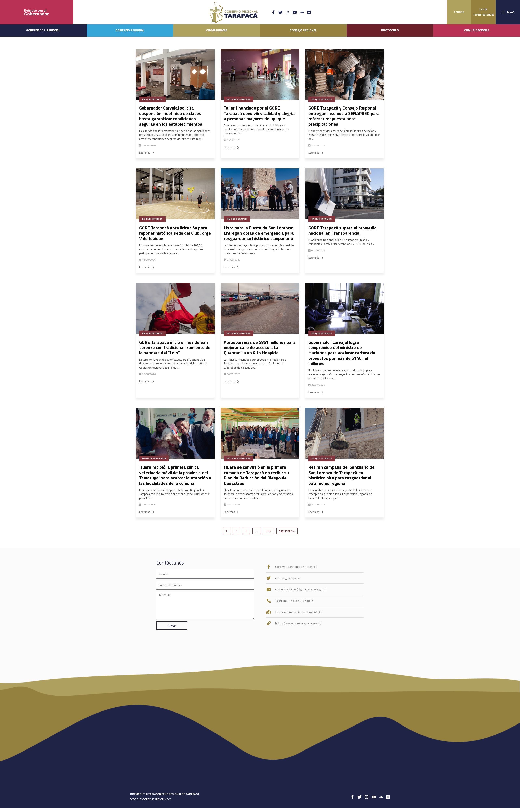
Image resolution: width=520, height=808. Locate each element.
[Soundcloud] (302, 12)
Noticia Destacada (238, 99)
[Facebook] (273, 12)
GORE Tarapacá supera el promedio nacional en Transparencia (342, 230)
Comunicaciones (476, 30)
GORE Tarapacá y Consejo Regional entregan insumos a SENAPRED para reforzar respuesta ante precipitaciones (344, 115)
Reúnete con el (36, 12)
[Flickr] (309, 12)
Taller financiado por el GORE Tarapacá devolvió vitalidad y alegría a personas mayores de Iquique (259, 113)
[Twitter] (280, 12)
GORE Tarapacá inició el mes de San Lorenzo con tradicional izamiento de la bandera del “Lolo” (174, 347)
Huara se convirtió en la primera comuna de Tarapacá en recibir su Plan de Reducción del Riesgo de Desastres (256, 475)
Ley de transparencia (483, 12)
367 (268, 530)
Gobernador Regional (43, 30)
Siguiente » (287, 530)
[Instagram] (288, 12)
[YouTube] (295, 12)
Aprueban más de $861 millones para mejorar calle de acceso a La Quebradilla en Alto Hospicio (260, 347)
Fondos (459, 12)
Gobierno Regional (129, 30)
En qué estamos (152, 99)
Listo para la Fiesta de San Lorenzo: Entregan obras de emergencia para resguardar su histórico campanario (259, 233)
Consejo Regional (303, 30)
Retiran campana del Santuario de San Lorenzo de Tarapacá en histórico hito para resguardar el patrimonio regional (341, 475)
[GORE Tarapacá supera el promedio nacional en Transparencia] (344, 193)
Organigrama (216, 30)
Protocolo (390, 30)
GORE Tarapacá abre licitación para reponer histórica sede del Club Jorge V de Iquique (175, 233)
